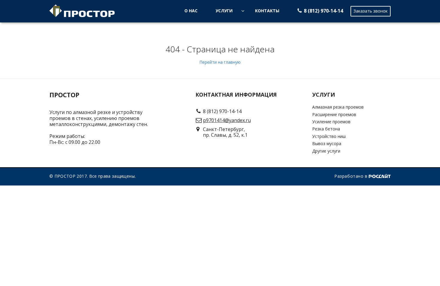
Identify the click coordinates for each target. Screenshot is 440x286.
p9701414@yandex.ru (227, 120)
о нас (191, 10)
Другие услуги (326, 151)
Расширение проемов (334, 114)
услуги (224, 10)
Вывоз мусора (326, 143)
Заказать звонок (370, 11)
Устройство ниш (329, 136)
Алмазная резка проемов (338, 107)
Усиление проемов (331, 121)
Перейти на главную (220, 62)
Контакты (267, 10)
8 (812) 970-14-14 (323, 10)
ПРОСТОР (64, 95)
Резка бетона (326, 129)
